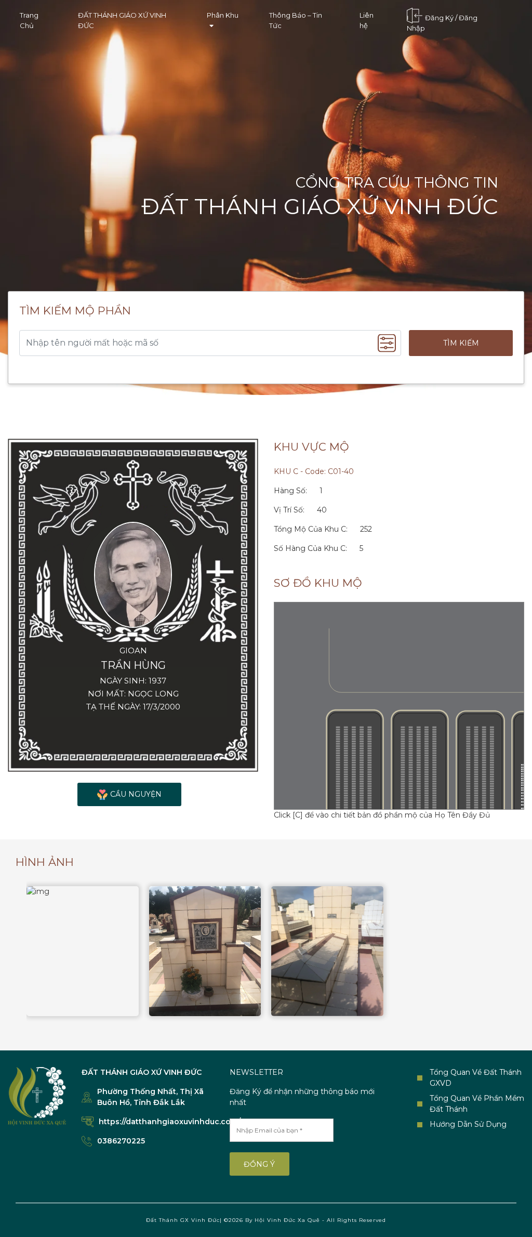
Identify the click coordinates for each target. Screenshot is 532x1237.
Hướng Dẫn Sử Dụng (468, 1124)
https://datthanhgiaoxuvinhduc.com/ (170, 1121)
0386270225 (121, 1141)
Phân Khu (222, 15)
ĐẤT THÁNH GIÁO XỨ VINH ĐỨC (122, 20)
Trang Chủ (29, 20)
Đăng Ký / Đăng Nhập (442, 23)
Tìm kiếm (461, 343)
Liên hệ (367, 20)
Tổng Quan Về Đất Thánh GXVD (476, 1078)
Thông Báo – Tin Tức (295, 20)
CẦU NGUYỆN (136, 794)
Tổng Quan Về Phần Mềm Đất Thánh (477, 1104)
